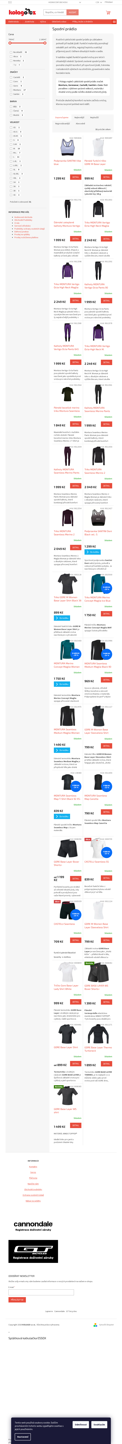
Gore (17, 85)
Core (17, 81)
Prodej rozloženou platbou (26, 237)
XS (16, 127)
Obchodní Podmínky (23, 220)
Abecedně (80, 123)
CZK (98, 2)
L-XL (17, 161)
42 (16, 194)
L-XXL (17, 165)
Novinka (18, 60)
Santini (18, 94)
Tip (16, 64)
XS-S (17, 131)
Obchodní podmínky (33, 1189)
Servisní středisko (22, 225)
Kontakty (33, 1166)
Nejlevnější (79, 117)
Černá (17, 110)
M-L (16, 152)
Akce (17, 56)
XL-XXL (18, 173)
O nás (16, 223)
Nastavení (22, 1436)
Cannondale (59, 1311)
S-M (17, 144)
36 (16, 186)
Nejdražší (94, 117)
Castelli (18, 77)
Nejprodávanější (62, 123)
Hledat (72, 12)
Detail (75, 177)
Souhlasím (99, 1424)
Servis (33, 1172)
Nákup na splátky (33, 1201)
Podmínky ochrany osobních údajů (29, 228)
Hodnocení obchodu (58, 2)
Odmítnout (81, 1424)
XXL (16, 178)
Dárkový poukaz (21, 231)
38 (16, 190)
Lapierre (49, 1311)
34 (16, 182)
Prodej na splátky (22, 234)
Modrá (18, 115)
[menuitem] (14, 21)
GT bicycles (71, 1311)
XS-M (17, 136)
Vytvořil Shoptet (106, 1324)
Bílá (16, 106)
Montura (19, 90)
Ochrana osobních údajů (33, 1195)
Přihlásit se (17, 1299)
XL (16, 169)
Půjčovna (33, 1178)
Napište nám (33, 1184)
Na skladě (20, 52)
